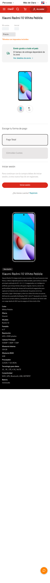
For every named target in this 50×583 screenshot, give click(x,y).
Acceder (40, 9)
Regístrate (33, 193)
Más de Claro (29, 3)
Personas (7, 3)
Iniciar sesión (25, 185)
